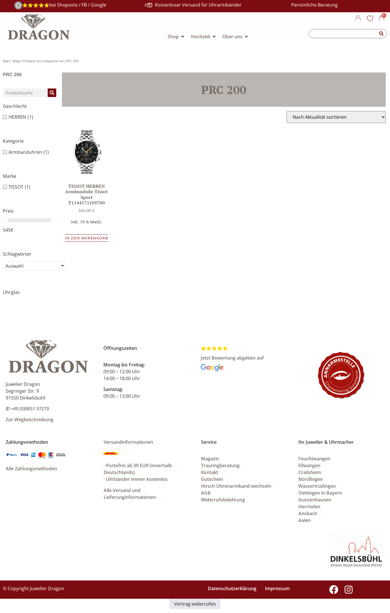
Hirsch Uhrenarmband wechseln (236, 486)
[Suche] (381, 33)
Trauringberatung (220, 465)
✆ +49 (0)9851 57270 (27, 409)
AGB (206, 493)
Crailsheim (309, 472)
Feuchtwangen (314, 458)
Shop (16, 61)
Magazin (210, 458)
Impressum (277, 588)
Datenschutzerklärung (232, 588)
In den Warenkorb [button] (86, 238)
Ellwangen (309, 465)
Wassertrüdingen (317, 486)
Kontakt (209, 472)
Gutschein (212, 479)
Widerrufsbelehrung (223, 500)
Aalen (304, 520)
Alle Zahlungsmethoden (31, 468)
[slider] (5, 220)
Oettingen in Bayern (320, 493)
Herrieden (309, 506)
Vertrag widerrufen (195, 604)
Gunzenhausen (314, 500)
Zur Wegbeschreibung (29, 419)
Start (6, 61)
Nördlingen (310, 479)
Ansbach (307, 513)
